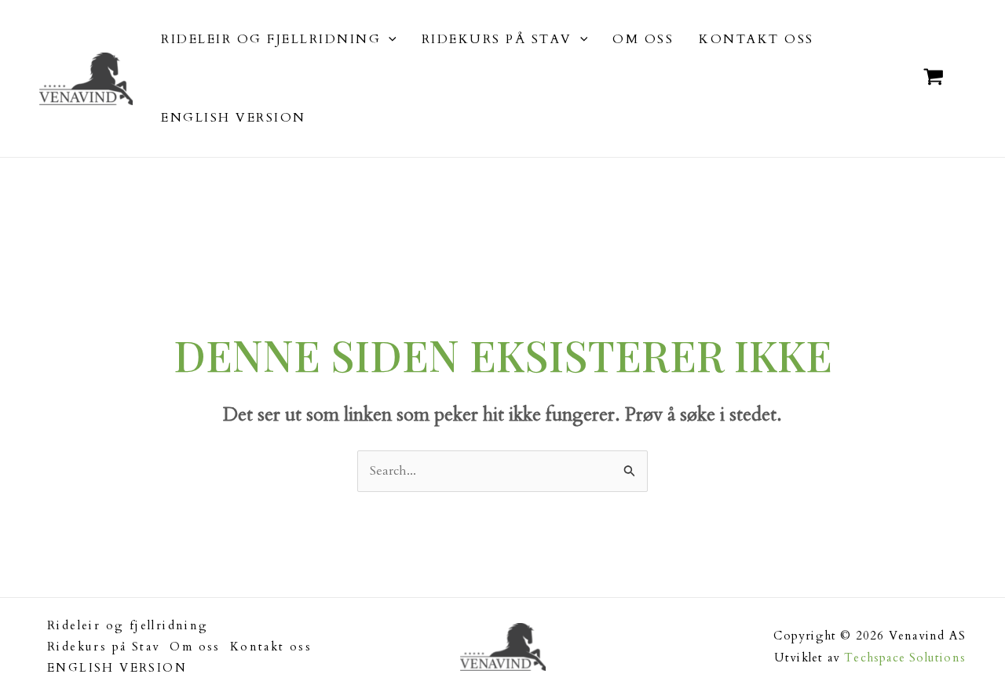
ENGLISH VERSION (117, 668)
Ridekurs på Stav (103, 646)
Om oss (195, 646)
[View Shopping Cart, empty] (933, 78)
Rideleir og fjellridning (128, 625)
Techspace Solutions (905, 657)
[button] (389, 39)
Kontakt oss (271, 646)
